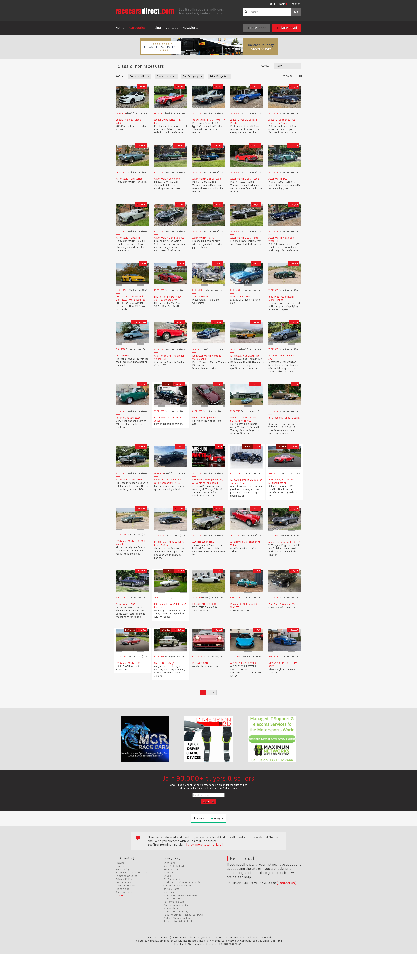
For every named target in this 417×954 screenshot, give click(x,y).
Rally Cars (169, 872)
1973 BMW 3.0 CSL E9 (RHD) (244, 355)
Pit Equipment (171, 879)
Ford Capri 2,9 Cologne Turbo (283, 604)
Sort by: (265, 66)
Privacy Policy (124, 879)
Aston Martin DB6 (125, 604)
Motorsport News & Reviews (180, 895)
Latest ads (258, 28)
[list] (296, 76)
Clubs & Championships (177, 918)
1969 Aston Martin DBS (128, 663)
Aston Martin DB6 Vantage (206, 179)
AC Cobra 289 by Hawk (203, 542)
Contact (172, 28)
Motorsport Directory (175, 911)
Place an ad (288, 28)
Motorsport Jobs (172, 898)
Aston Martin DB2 (277, 179)
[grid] (300, 76)
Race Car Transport (174, 869)
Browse (120, 862)
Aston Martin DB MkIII (128, 237)
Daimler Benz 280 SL (241, 296)
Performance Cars (174, 901)
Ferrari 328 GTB (200, 663)
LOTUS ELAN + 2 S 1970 (204, 604)
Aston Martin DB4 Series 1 (130, 179)
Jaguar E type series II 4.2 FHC (284, 542)
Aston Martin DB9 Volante (244, 237)
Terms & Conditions (127, 885)
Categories (137, 28)
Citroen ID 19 (122, 355)
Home (120, 28)
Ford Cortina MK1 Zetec (128, 417)
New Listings (123, 869)
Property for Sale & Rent (177, 921)
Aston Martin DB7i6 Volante (169, 237)
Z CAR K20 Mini (200, 296)
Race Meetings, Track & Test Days (183, 914)
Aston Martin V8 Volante (167, 179)
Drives (167, 875)
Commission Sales (126, 875)
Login (282, 3)
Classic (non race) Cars (176, 905)
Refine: (120, 76)
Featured (121, 866)
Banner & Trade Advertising (131, 872)
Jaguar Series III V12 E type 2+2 (208, 120)
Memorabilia (171, 908)
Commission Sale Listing (177, 885)
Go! (296, 12)
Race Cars (169, 862)
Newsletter (191, 28)
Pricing (156, 28)
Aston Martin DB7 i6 (203, 238)
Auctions (168, 892)
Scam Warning (124, 892)
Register (295, 3)
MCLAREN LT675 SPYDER (243, 663)
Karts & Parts (171, 888)
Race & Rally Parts (174, 866)
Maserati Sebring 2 (164, 663)
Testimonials (123, 882)
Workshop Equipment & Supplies (182, 882)
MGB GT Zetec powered (204, 417)
